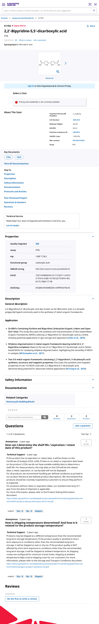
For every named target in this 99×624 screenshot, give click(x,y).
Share (92, 26)
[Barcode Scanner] (90, 4)
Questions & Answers (15, 202)
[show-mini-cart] (95, 4)
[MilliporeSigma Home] (13, 4)
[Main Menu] (3, 4)
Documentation (12, 187)
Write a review (25, 40)
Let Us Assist (12, 225)
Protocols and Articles (15, 191)
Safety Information (14, 182)
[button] (86, 442)
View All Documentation (16, 163)
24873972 (76, 132)
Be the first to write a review (23, 599)
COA (8, 157)
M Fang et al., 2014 (76, 368)
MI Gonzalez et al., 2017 (31, 353)
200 (37, 243)
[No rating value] (9, 40)
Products (4, 18)
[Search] (94, 10)
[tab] (6, 18)
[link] (12, 410)
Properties (9, 174)
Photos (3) (49, 78)
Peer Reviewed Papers (15, 198)
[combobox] (49, 10)
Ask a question (40, 40)
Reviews (8, 206)
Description (10, 178)
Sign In (31, 86)
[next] (65, 63)
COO (19, 157)
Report (38, 511)
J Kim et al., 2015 (76, 337)
